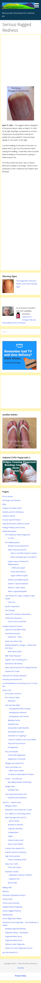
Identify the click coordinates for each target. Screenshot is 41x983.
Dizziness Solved (8, 516)
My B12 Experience (12, 606)
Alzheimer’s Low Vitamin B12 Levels (18, 810)
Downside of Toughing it (17, 736)
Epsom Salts (12, 883)
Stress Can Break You (13, 767)
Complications (13, 832)
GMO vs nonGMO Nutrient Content (24, 553)
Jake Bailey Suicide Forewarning (19, 782)
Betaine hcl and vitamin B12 (18, 546)
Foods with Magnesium (17, 755)
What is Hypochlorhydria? (17, 591)
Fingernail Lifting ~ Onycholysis (16, 932)
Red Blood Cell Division (13, 663)
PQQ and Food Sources (17, 743)
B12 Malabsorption (12, 542)
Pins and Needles (11, 752)
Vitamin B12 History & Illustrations (18, 614)
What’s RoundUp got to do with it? (24, 557)
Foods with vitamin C (18, 572)
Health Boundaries (9, 531)
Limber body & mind (15, 840)
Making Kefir (7, 887)
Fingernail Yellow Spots (13, 940)
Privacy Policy (7, 899)
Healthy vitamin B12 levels (12, 626)
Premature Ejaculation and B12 (14, 895)
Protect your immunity (10, 903)
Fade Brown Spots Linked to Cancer (15, 524)
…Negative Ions (14, 879)
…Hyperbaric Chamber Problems (20, 875)
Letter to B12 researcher (17, 621)
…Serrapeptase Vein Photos (18, 716)
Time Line (11, 602)
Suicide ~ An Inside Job (13, 779)
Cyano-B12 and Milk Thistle (15, 629)
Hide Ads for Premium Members (14, 676)
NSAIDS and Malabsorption (18, 580)
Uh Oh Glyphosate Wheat (11, 918)
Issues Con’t (6, 690)
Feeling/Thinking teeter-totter (13, 527)
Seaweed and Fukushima (17, 798)
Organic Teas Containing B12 (16, 660)
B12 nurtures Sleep (12, 697)
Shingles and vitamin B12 (14, 763)
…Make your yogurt (18, 568)
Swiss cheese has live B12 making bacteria (21, 667)
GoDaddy (20, 968)
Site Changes (10, 610)
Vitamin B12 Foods (12, 671)
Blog (4, 504)
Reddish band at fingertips (12, 907)
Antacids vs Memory (15, 825)
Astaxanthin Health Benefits (18, 728)
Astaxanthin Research (16, 732)
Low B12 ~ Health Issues (11, 802)
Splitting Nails (7, 915)
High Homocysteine (12, 856)
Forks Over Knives (14, 867)
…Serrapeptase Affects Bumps (19, 709)
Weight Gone (10, 786)
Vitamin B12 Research (13, 618)
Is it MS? (11, 538)
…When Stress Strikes (16, 770)
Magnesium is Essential (16, 759)
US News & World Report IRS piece (21, 774)
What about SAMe (15, 651)
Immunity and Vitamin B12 (12, 679)
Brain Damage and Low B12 (15, 817)
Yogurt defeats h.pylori (19, 575)
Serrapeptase (13, 747)
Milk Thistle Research (13, 656)
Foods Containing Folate (17, 859)
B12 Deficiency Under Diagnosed (17, 535)
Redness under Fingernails (15, 944)
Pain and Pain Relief (12, 705)
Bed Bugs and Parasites (11, 500)
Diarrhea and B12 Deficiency (13, 512)
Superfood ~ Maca (15, 637)
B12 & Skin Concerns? (13, 693)
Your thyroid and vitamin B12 (16, 794)
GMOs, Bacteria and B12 (17, 550)
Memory (5, 891)
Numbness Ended (11, 872)
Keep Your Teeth (11, 864)
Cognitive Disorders (15, 828)
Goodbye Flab (13, 790)
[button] (37, 4)
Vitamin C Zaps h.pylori (16, 587)
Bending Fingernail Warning (15, 929)
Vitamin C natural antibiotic (18, 584)
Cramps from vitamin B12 (14, 848)
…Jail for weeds (13, 821)
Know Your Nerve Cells (13, 641)
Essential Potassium (12, 633)
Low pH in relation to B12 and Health (22, 739)
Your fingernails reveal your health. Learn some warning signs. (26, 284)
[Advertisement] (20, 58)
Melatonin (11, 701)
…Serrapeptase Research (17, 712)
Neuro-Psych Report (15, 844)
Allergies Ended (11, 806)
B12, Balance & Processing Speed (18, 813)
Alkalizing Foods (14, 720)
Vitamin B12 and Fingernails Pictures (18, 948)
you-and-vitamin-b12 (10, 952)
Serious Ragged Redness (11, 911)
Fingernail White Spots (13, 936)
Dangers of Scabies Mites (12, 508)
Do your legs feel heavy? (11, 520)
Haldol (10, 836)
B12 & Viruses (7, 496)
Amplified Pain (13, 724)
